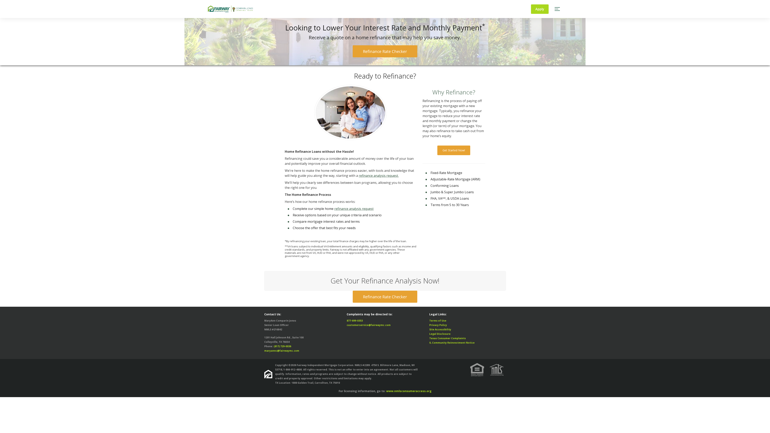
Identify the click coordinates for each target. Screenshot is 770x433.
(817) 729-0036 (282, 346)
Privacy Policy (438, 325)
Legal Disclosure (440, 334)
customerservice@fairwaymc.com (369, 325)
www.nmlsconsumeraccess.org (409, 391)
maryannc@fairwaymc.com (281, 350)
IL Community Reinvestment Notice (452, 342)
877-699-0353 (355, 320)
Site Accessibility (440, 329)
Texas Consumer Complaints (447, 338)
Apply (539, 9)
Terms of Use (437, 320)
